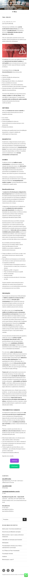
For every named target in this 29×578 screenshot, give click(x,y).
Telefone (14, 460)
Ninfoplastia (5, 542)
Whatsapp (14, 466)
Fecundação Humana (7, 553)
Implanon (4, 556)
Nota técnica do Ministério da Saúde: (11, 531)
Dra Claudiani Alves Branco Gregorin (14, 3)
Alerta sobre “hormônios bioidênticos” (11, 529)
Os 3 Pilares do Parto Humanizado (10, 550)
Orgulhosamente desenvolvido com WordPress (14, 574)
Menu (15, 11)
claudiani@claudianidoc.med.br (11, 491)
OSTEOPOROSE (7, 23)
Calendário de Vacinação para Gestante (12, 539)
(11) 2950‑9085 (7, 486)
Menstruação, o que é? (8, 559)
